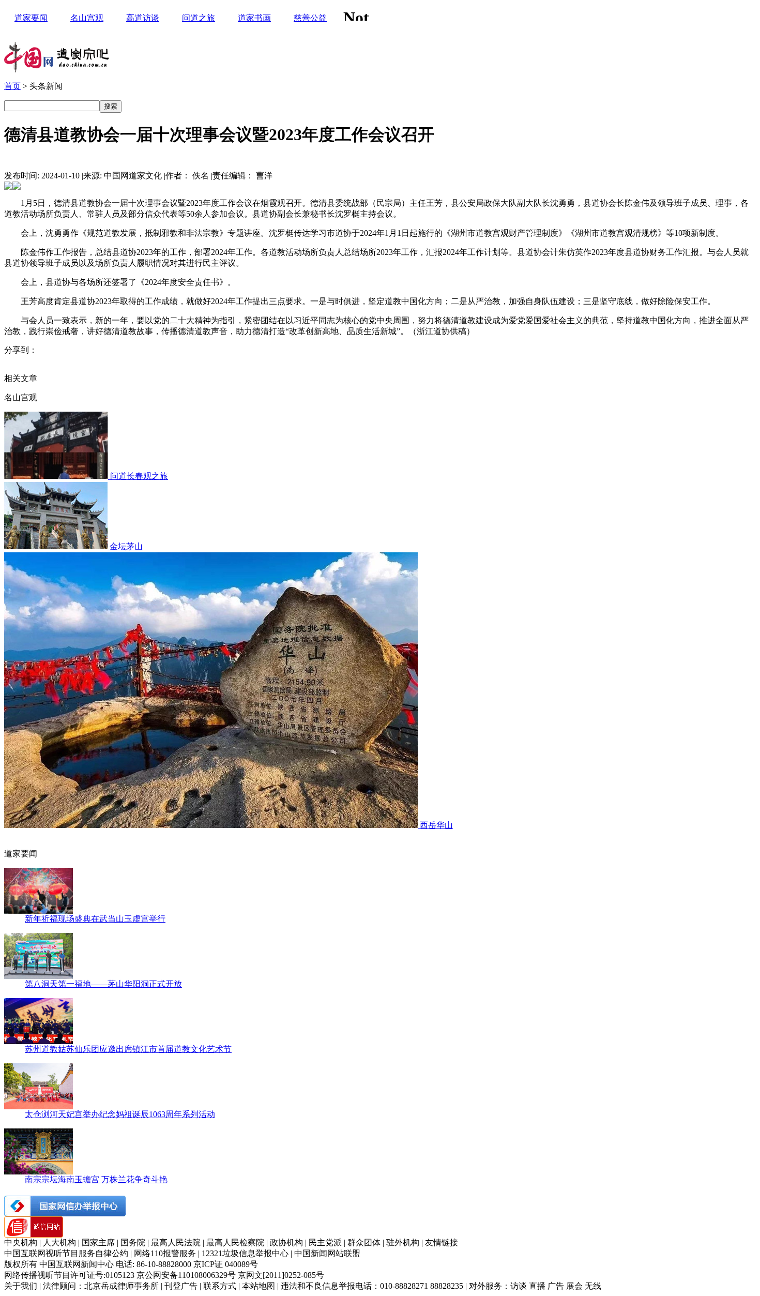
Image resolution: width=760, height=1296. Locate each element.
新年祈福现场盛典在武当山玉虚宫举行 (95, 918)
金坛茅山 (126, 546)
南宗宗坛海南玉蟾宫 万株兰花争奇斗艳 (96, 1179)
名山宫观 (86, 17)
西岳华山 (436, 825)
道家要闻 (31, 17)
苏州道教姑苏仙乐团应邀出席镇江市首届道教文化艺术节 (128, 1049)
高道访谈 (142, 17)
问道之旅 (198, 17)
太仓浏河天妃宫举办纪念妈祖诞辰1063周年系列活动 (120, 1114)
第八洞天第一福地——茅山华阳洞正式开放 (103, 983)
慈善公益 (310, 17)
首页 (12, 86)
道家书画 (254, 17)
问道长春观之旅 (139, 476)
